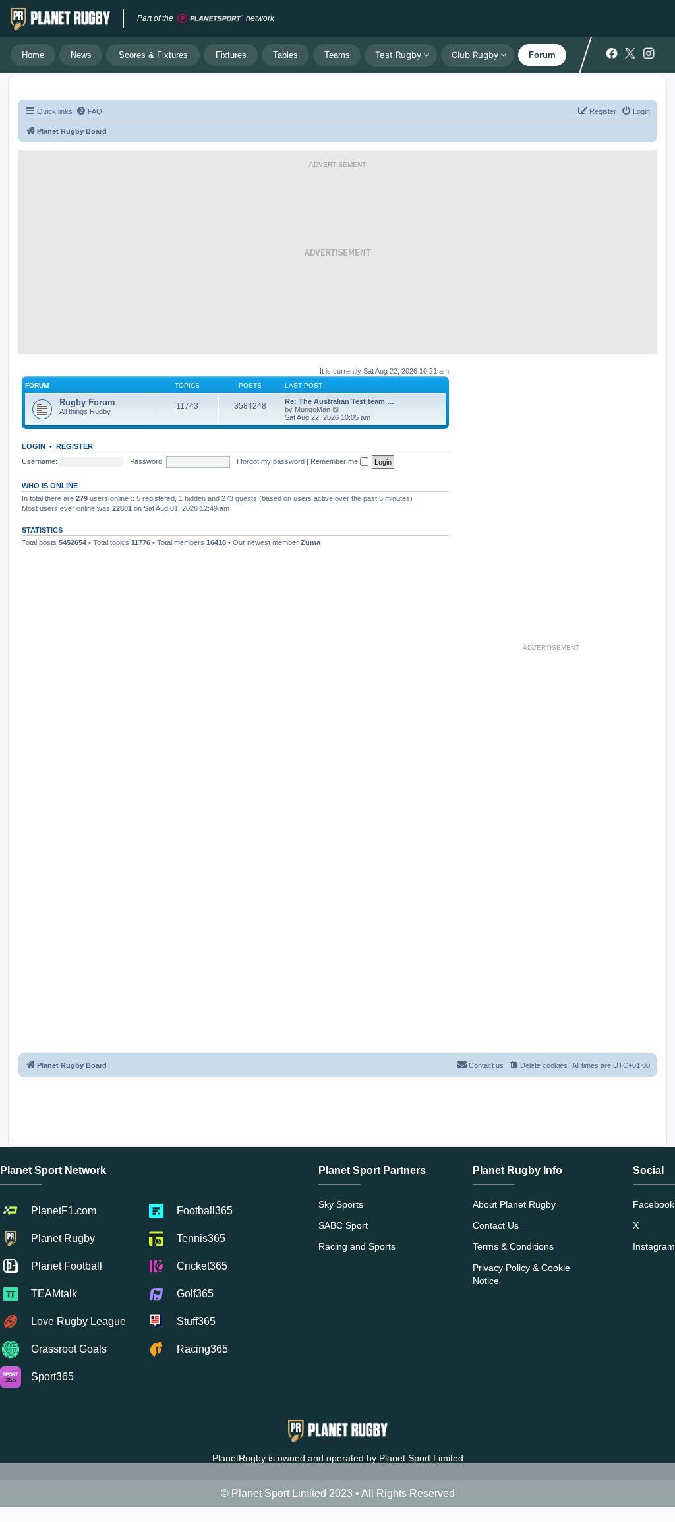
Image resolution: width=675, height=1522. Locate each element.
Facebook (653, 1204)
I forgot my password (271, 461)
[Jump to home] (60, 18)
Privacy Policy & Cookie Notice (521, 1274)
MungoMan (312, 409)
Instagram (654, 1246)
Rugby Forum (87, 402)
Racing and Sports (357, 1246)
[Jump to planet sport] (210, 19)
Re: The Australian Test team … (339, 401)
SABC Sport (343, 1225)
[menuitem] (89, 111)
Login (33, 446)
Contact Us (496, 1225)
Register (74, 446)
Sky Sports (340, 1204)
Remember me (335, 461)
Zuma (310, 542)
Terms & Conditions (513, 1246)
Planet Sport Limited (421, 1458)
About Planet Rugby (514, 1204)
